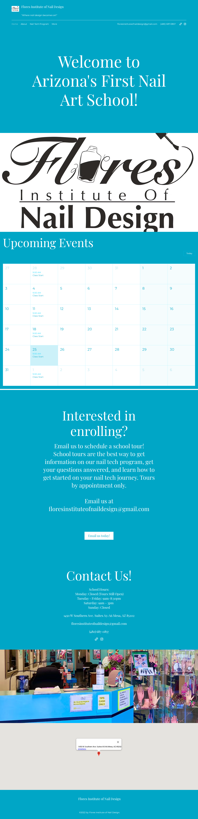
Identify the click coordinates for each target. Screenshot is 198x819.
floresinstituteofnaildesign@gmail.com (137, 24)
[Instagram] (185, 24)
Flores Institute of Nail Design (42, 7)
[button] (16, 274)
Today (189, 253)
